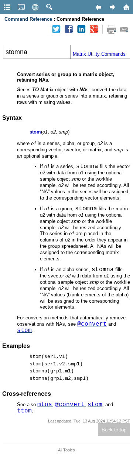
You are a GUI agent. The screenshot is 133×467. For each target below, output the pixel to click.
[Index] (21, 7)
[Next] (112, 7)
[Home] (126, 7)
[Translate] (35, 7)
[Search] (49, 7)
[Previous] (98, 7)
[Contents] (7, 7)
